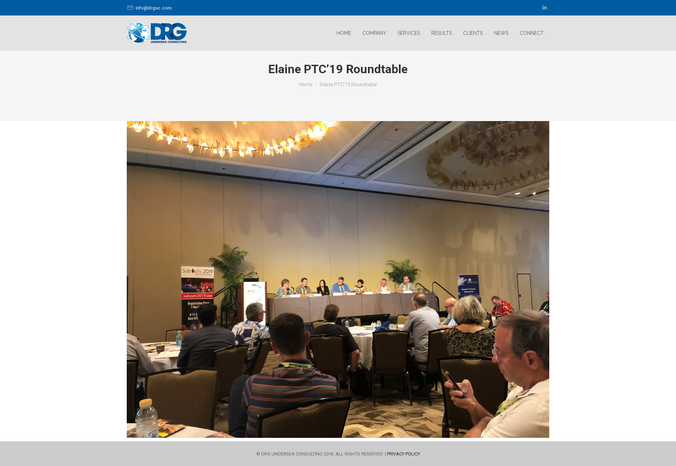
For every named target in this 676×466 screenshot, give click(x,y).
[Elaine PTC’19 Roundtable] (338, 279)
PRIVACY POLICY (403, 453)
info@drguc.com (153, 8)
